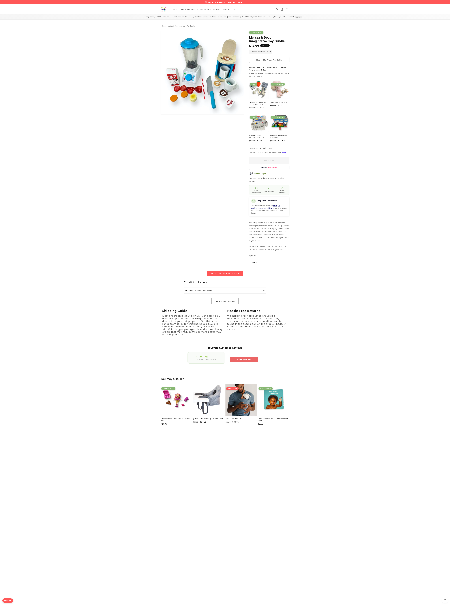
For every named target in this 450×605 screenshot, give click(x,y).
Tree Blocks (212, 17)
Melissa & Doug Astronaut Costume (256, 136)
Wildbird (291, 17)
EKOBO (247, 17)
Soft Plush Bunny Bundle (279, 102)
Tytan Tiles (166, 17)
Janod (229, 17)
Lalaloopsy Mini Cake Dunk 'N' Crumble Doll (175, 420)
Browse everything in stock (260, 148)
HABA (268, 17)
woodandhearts (176, 17)
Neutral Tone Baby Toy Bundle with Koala (257, 103)
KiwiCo (205, 17)
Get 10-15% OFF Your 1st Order (225, 273)
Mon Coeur (198, 17)
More (298, 17)
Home (164, 26)
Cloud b (184, 17)
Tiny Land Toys (276, 17)
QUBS (241, 17)
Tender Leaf (261, 17)
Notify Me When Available (269, 60)
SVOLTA (159, 17)
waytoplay (235, 17)
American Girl (221, 17)
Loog (147, 17)
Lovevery (191, 17)
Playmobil (253, 17)
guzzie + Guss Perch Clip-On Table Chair (208, 419)
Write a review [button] (244, 359)
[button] (174, 9)
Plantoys (153, 17)
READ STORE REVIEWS (225, 301)
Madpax (284, 17)
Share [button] (254, 262)
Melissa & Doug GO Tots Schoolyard (279, 136)
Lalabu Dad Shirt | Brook (234, 419)
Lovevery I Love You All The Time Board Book (273, 420)
